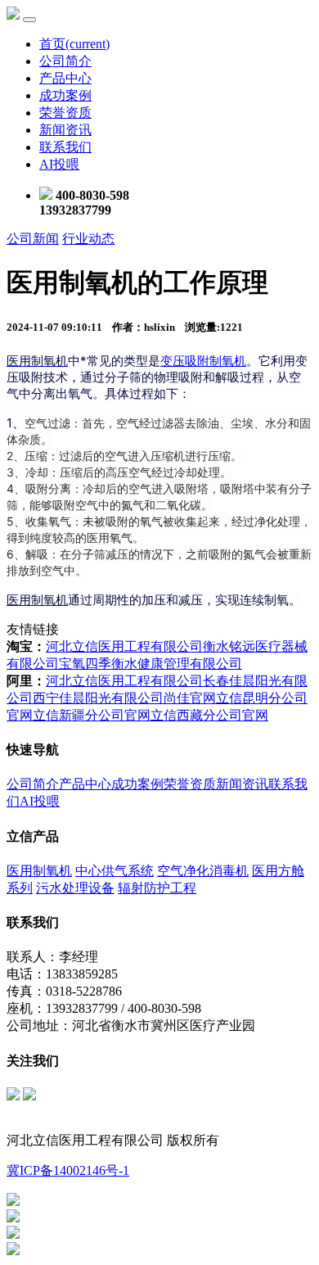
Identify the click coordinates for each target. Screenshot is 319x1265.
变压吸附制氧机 (203, 360)
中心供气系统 (114, 871)
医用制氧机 (39, 871)
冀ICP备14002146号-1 (68, 1170)
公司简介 (65, 61)
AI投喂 (59, 164)
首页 (74, 44)
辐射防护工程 (157, 888)
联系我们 (65, 147)
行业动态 (88, 239)
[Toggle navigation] (29, 19)
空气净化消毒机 (203, 871)
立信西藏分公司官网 (209, 715)
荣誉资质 (65, 113)
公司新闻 (33, 239)
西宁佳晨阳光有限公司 (98, 698)
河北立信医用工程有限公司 (124, 646)
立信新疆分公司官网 (92, 715)
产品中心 (65, 78)
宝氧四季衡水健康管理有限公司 (150, 664)
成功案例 (65, 95)
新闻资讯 (65, 130)
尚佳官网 (190, 698)
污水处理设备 (75, 888)
